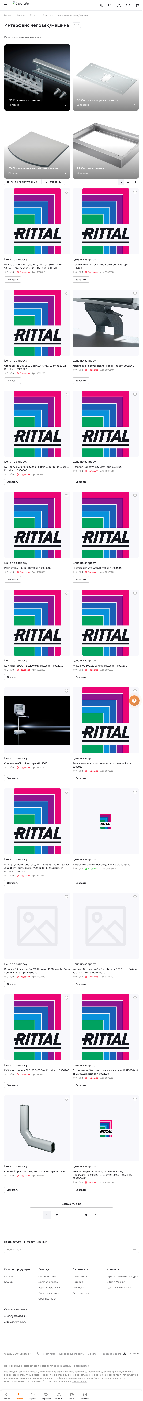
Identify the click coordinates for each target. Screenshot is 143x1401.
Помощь (43, 1269)
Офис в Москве (116, 1281)
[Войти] (119, 5)
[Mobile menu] (5, 5)
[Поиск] (110, 5)
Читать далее (79, 1381)
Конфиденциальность (71, 1353)
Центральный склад (119, 1287)
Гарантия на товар (49, 1293)
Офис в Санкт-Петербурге (122, 1276)
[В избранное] (66, 192)
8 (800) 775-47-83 (14, 1316)
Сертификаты (81, 1293)
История (78, 1281)
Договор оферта (48, 1281)
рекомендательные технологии (71, 1365)
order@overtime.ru (15, 1321)
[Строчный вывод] (128, 182)
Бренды (8, 1281)
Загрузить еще (71, 1203)
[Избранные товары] (128, 5)
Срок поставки (47, 1298)
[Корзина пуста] (137, 5)
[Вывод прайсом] (135, 182)
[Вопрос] (134, 700)
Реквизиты (79, 1287)
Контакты (113, 1269)
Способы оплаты (48, 1276)
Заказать (12, 279)
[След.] (96, 1215)
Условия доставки (49, 1287)
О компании (80, 1269)
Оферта (92, 1353)
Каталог (9, 1276)
